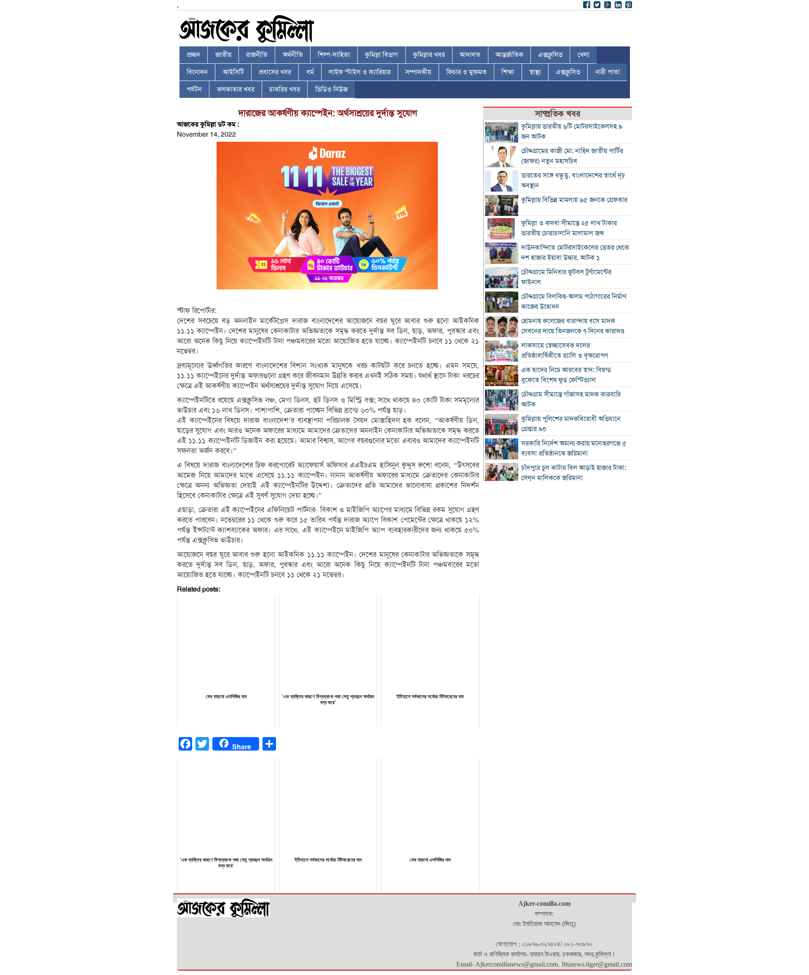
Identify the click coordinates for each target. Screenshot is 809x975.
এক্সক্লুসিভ (550, 55)
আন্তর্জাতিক (509, 55)
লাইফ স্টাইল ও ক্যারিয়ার (360, 72)
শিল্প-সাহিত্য (334, 55)
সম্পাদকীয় (418, 72)
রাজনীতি (257, 55)
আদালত (470, 55)
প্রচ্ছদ (193, 55)
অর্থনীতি (293, 55)
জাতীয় (223, 55)
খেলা (583, 55)
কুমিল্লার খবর (429, 55)
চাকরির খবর (284, 89)
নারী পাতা (607, 72)
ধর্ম (310, 72)
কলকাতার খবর (235, 89)
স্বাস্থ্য (535, 72)
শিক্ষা (507, 72)
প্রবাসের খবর (275, 72)
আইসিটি (233, 72)
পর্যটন (194, 89)
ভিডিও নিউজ (331, 89)
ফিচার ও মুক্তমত (466, 72)
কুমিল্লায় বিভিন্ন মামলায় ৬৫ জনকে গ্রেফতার (574, 200)
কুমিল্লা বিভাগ (381, 55)
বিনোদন (197, 72)
